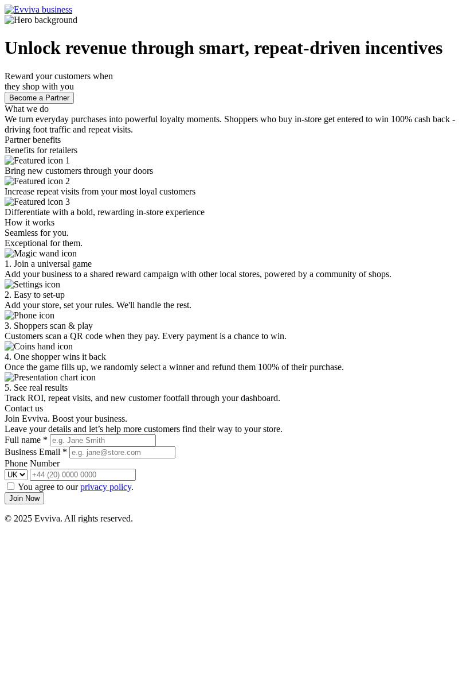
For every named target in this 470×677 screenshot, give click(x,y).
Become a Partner (39, 98)
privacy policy (105, 487)
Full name (26, 440)
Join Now (24, 498)
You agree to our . (76, 487)
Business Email (36, 452)
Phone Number (32, 463)
